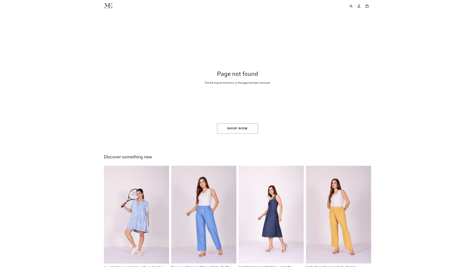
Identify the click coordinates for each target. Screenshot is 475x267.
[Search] (351, 6)
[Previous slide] (109, 215)
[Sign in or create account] (359, 6)
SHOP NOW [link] (237, 128)
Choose (166, 258)
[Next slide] (163, 215)
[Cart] (367, 6)
